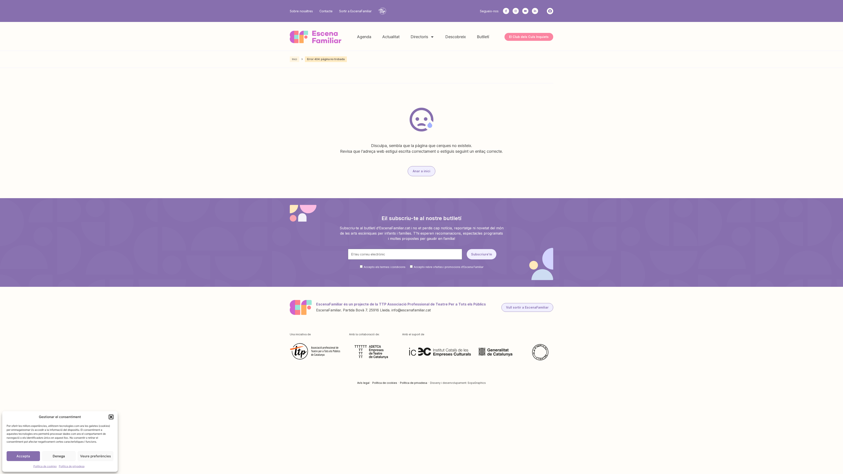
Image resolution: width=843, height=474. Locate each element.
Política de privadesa (72, 466)
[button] (111, 417)
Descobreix (455, 36)
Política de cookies (45, 466)
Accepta (23, 456)
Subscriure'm (481, 254)
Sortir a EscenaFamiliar (355, 11)
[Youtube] (525, 11)
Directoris (419, 36)
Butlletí (483, 36)
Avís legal (363, 382)
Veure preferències (95, 456)
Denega (59, 456)
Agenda (364, 36)
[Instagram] (516, 11)
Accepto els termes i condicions (384, 267)
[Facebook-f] (506, 11)
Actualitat (391, 36)
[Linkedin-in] (535, 11)
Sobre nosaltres (301, 11)
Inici (294, 59)
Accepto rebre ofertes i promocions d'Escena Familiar (448, 267)
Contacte (326, 11)
